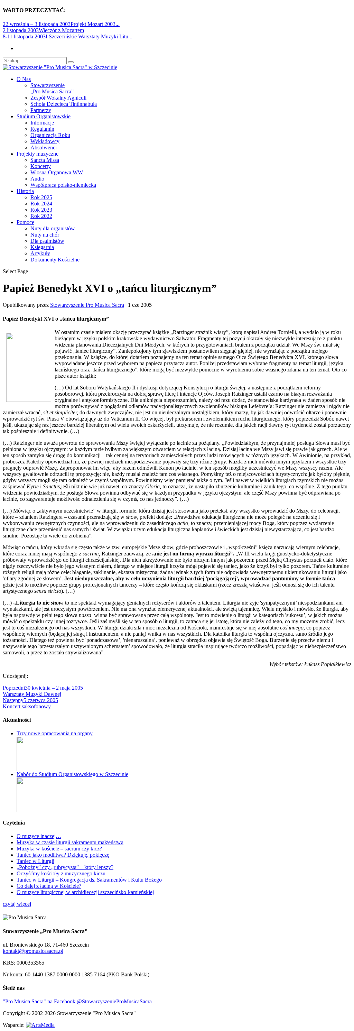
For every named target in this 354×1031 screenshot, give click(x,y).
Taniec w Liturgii (35, 861)
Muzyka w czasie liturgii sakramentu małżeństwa (70, 842)
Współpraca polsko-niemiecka (63, 185)
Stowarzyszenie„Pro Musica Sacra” (52, 88)
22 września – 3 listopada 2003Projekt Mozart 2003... (61, 24)
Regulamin (42, 129)
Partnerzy (40, 110)
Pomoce (25, 222)
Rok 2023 (41, 210)
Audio (37, 179)
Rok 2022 (41, 216)
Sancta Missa (44, 160)
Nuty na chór (44, 235)
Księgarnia (42, 247)
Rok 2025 (41, 197)
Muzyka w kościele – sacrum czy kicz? (59, 849)
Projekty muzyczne (37, 154)
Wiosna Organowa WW (56, 172)
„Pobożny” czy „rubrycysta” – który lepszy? (65, 867)
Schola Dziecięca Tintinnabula (63, 104)
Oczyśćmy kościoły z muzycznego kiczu (61, 873)
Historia (25, 191)
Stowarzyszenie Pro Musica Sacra (87, 305)
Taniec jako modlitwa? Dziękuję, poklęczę (63, 855)
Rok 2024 (41, 203)
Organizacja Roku (50, 135)
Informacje (42, 123)
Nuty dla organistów (52, 228)
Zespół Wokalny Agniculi (58, 98)
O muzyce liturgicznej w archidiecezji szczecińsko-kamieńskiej (85, 892)
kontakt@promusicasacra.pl (33, 951)
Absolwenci (43, 147)
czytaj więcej (17, 904)
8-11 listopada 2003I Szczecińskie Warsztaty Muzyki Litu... (67, 36)
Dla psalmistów (47, 241)
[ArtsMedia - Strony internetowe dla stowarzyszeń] (40, 1025)
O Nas (24, 79)
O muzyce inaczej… (39, 836)
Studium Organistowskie (44, 116)
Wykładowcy (44, 141)
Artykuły (40, 253)
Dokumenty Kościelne (55, 260)
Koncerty (40, 166)
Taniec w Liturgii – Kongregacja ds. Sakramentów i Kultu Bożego (89, 880)
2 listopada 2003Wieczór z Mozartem (43, 30)
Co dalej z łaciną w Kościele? (49, 886)
